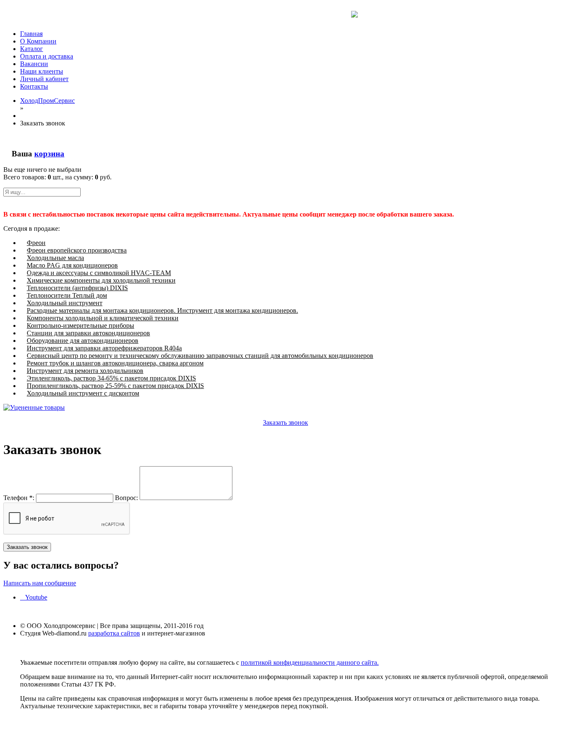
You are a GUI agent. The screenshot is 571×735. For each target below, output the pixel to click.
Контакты (34, 86)
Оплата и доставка (46, 56)
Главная (31, 33)
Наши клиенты (41, 71)
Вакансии (34, 63)
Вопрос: (126, 497)
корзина (49, 153)
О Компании (38, 41)
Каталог (31, 48)
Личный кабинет (44, 78)
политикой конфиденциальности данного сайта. (310, 662)
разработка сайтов (114, 633)
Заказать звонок (285, 422)
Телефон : (18, 497)
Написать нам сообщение (39, 583)
